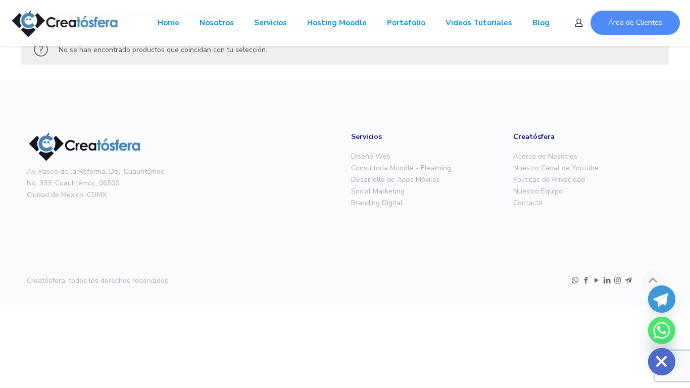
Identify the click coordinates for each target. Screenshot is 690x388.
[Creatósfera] (64, 22)
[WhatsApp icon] (575, 280)
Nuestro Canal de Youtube (556, 168)
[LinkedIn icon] (607, 280)
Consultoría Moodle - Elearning (401, 168)
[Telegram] (661, 299)
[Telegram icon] (628, 280)
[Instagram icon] (617, 280)
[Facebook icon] (585, 280)
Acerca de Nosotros (545, 156)
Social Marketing (378, 191)
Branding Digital (377, 203)
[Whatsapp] (661, 330)
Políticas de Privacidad (549, 179)
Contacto (528, 203)
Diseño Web (370, 156)
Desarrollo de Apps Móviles (395, 179)
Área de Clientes (635, 22)
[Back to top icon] (652, 281)
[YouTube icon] (596, 280)
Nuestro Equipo (538, 191)
